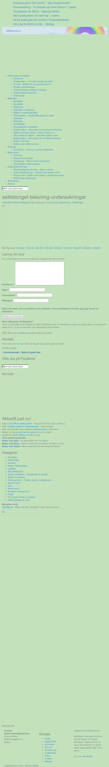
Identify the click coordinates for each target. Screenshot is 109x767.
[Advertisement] (54, 54)
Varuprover (18, 78)
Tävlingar (12, 146)
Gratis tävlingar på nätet (18, 499)
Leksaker (12, 468)
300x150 (39, 247)
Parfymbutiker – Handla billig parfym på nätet (33, 115)
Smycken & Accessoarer (19, 491)
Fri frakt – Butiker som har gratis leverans (32, 84)
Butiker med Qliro (21, 141)
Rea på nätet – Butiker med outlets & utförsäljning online (38, 175)
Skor (10, 485)
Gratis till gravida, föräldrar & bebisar (29, 89)
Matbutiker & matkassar (24, 109)
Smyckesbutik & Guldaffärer (25, 126)
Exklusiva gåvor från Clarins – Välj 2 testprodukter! (41, 3)
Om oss (48, 747)
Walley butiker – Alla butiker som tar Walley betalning (37, 138)
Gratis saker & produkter (19, 75)
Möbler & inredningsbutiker (25, 112)
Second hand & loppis (23, 158)
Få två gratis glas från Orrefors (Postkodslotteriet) (41, 19)
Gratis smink (13, 488)
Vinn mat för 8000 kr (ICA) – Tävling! (33, 24)
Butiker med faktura (11, 443)
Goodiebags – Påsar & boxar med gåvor (31, 161)
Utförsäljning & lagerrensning (26, 163)
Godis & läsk (13, 460)
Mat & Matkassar (15, 471)
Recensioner (13, 180)
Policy (47, 755)
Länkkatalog (50, 752)
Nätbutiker (12, 98)
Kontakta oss (50, 750)
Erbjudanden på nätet (17, 166)
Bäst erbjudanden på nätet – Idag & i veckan (33, 169)
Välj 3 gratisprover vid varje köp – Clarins (36, 15)
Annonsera (50, 744)
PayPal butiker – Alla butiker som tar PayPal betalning (37, 129)
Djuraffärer (18, 101)
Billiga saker (13, 152)
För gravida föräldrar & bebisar (21, 497)
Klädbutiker (18, 106)
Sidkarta (48, 761)
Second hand (14, 482)
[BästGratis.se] (13, 30)
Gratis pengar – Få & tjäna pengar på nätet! (33, 81)
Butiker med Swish (10, 440)
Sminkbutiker (19, 124)
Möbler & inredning (16, 477)
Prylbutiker (18, 118)
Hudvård (11, 462)
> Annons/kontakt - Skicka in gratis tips (21, 352)
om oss (20, 343)
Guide (47, 738)
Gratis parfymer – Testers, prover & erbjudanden (30, 480)
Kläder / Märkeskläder (18, 465)
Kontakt (11, 183)
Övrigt (10, 494)
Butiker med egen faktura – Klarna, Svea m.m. (34, 132)
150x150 (30, 247)
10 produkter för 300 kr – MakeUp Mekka (36, 11)
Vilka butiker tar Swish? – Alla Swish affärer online (35, 135)
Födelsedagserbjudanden (24, 92)
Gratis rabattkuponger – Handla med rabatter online (36, 172)
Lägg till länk (50, 741)
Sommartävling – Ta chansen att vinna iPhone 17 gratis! (44, 7)
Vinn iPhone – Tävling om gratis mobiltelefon (33, 149)
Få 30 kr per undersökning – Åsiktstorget (64, 202)
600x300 (20, 247)
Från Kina (17, 155)
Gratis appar (19, 95)
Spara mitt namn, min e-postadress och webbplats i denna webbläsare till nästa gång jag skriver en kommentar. (50, 310)
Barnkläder (18, 104)
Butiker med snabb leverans (26, 143)
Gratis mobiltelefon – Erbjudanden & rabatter (28, 474)
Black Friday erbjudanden (24, 178)
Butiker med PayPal (11, 446)
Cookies (48, 758)
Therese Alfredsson (22, 202)
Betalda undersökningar (24, 87)
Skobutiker (18, 121)
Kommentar (8, 284)
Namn (5, 289)
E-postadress (9, 295)
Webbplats (7, 300)
